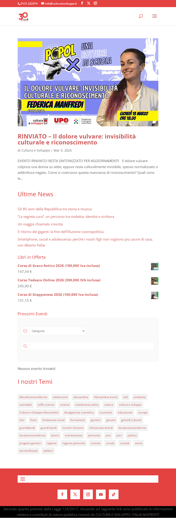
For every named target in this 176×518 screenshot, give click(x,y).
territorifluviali (28, 451)
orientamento (73, 435)
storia (138, 443)
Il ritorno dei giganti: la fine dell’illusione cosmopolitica (61, 231)
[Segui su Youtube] (101, 494)
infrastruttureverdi (101, 428)
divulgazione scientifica (79, 412)
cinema (64, 405)
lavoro (55, 435)
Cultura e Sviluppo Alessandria (38, 412)
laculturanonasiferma (132, 428)
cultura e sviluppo (130, 405)
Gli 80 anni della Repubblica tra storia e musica (55, 209)
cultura (108, 405)
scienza (95, 443)
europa (142, 412)
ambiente (140, 397)
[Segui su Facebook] (62, 494)
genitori (96, 420)
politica (132, 435)
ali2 (125, 397)
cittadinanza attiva (87, 405)
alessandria (80, 397)
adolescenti (60, 397)
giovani (111, 420)
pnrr (119, 435)
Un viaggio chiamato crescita (40, 224)
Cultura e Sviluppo (36, 150)
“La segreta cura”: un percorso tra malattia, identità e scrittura (66, 216)
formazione (77, 420)
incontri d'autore (72, 428)
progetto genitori (30, 443)
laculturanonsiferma (32, 435)
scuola (110, 443)
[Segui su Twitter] (75, 494)
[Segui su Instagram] (88, 494)
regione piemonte (73, 443)
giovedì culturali (131, 420)
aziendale (25, 405)
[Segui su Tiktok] (113, 494)
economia (105, 412)
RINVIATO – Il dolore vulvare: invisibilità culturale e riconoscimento (77, 139)
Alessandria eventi (106, 397)
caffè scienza (46, 405)
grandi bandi (49, 428)
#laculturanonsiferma (33, 397)
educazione (125, 412)
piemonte (94, 435)
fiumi (33, 420)
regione (52, 443)
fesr (22, 420)
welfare (48, 451)
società (124, 443)
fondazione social (53, 420)
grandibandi (27, 428)
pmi (108, 435)
